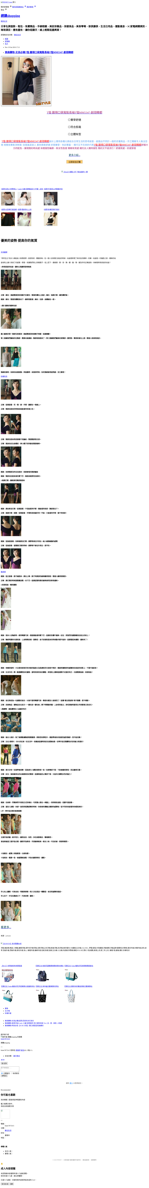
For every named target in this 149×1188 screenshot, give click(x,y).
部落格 (7, 41)
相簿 (6, 39)
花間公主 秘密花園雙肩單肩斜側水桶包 (50, 966)
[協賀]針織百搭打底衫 (51, 209)
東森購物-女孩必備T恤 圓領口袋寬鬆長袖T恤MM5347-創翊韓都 (39, 52)
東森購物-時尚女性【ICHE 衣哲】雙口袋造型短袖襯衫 (24, 1025)
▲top (2, 1059)
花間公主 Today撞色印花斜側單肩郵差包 (78, 966)
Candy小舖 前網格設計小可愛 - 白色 (30, 189)
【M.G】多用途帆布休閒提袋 (11, 966)
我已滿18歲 (5, 1184)
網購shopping (10, 15)
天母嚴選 (4, 252)
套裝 (6, 1008)
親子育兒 (16, 1056)
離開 (11, 1184)
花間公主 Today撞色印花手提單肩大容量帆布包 (18, 986)
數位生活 (17, 35)
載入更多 (4, 1063)
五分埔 (7, 1011)
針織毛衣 (4, 376)
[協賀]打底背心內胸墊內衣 (53, 189)
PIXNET (59, 1160)
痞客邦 (18, 1050)
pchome (8, 936)
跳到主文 (4, 21)
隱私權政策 (86, 1160)
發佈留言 (4, 1076)
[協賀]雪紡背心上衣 (25, 209)
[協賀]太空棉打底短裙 (9, 209)
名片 (6, 44)
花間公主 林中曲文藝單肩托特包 (47, 986)
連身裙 (3, 572)
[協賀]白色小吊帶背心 (9, 189)
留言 (22, 1050)
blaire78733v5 (5, 1039)
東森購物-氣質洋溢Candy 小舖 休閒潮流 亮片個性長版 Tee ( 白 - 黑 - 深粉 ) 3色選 (33, 1023)
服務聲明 (93, 1160)
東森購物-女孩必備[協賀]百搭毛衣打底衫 (19, 1021)
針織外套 (8, 1013)
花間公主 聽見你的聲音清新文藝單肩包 (78, 986)
